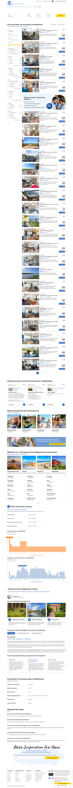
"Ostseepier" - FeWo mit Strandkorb (47, 727)
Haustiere (15, 69)
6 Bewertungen (46, 206)
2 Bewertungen (46, 45)
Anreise (29, 14)
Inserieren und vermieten (40, 772)
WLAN (15, 59)
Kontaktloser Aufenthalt (15, 81)
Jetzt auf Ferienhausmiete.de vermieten (57, 444)
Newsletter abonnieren (52, 757)
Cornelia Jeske (15, 596)
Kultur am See (50, 641)
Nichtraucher (15, 73)
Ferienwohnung (15, 106)
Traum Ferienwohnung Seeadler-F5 (33, 727)
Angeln (15, 92)
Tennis (15, 96)
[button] (62, 785)
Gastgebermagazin (38, 774)
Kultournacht (38, 644)
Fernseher (15, 63)
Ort (8, 14)
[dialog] (62, 778)
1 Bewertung (46, 180)
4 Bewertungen (46, 59)
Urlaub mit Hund (15, 82)
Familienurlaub (15, 86)
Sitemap (8, 780)
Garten (15, 61)
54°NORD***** (24, 727)
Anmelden (40, 1)
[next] (53, 373)
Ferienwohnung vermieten (60, 1)
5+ (17, 35)
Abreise (38, 14)
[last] (56, 373)
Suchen (60, 15)
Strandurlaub (15, 84)
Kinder (15, 71)
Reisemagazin (28, 776)
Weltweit (9, 778)
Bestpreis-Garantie (15, 117)
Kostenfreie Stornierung (15, 53)
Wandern (15, 94)
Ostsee (8, 774)
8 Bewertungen (46, 155)
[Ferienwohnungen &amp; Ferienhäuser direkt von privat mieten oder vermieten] (15, 4)
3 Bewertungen (46, 71)
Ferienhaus (15, 104)
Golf (15, 98)
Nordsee (9, 772)
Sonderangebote (15, 112)
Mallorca (9, 776)
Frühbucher (15, 116)
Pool (15, 57)
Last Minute (15, 114)
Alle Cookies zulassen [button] (63, 783)
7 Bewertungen (46, 32)
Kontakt (27, 780)
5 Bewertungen (46, 128)
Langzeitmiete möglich (15, 74)
